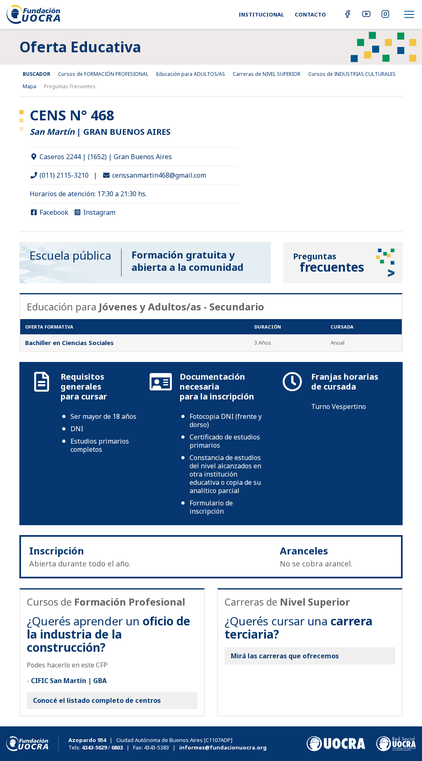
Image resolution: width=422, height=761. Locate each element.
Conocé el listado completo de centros (97, 700)
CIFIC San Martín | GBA (69, 680)
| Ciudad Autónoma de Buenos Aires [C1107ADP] (150, 740)
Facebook (53, 212)
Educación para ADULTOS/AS (190, 74)
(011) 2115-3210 (63, 175)
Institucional (261, 14)
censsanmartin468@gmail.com (158, 175)
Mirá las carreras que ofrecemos (285, 655)
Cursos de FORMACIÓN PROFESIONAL (103, 74)
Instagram (98, 212)
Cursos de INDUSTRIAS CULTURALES (352, 74)
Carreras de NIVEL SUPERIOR (266, 74)
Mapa (29, 86)
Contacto (310, 14)
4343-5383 (156, 747)
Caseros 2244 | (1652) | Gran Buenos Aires (105, 156)
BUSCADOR (36, 74)
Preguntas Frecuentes (70, 86)
